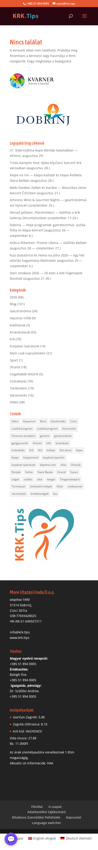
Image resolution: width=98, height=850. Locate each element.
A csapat (55, 806)
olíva (63, 465)
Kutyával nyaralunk (24, 346)
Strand (15, 367)
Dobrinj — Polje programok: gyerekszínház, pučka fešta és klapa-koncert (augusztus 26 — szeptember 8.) (47, 230)
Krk (12, 339)
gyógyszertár (20, 443)
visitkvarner (75, 486)
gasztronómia (63, 436)
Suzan (74, 472)
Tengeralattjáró (70, 479)
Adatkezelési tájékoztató (46, 812)
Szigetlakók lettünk (24, 374)
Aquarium (29, 421)
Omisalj (75, 465)
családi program (22, 428)
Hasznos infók (20, 318)
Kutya (15, 457)
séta (39, 479)
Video (14, 402)
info (48, 443)
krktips (51, 450)
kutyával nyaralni (53, 457)
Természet (18, 486)
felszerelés (69, 428)
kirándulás (62, 443)
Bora (43, 421)
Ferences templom (23, 436)
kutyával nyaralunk (23, 465)
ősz (55, 494)
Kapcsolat (73, 817)
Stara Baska (45, 472)
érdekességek (40, 494)
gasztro (44, 436)
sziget (15, 479)
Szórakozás (18, 381)
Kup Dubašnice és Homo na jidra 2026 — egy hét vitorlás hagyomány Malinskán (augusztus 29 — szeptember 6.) (47, 260)
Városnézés (18, 395)
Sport (14, 360)
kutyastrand (30, 457)
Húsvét (37, 443)
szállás (28, 479)
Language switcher (46, 823)
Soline (29, 472)
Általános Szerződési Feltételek (36, 817)
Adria (15, 421)
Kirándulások (20, 332)
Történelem (18, 388)
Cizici (73, 421)
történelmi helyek (41, 486)
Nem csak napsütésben (28, 353)
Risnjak (16, 472)
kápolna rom (48, 465)
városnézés (19, 494)
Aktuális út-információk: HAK (31, 763)
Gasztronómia (20, 311)
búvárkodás (58, 421)
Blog (13, 304)
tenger (51, 479)
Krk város (66, 450)
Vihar (60, 486)
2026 (13, 297)
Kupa (79, 450)
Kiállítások (17, 325)
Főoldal (37, 806)
